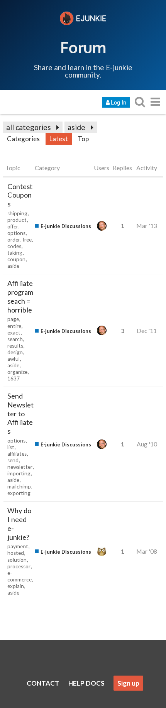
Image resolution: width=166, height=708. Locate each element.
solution (17, 560)
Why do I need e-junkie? (19, 523)
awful (13, 359)
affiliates (17, 454)
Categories (23, 139)
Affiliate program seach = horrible (20, 296)
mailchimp (19, 486)
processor (18, 566)
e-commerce (19, 576)
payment (17, 546)
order (13, 240)
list (10, 447)
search (15, 339)
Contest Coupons (19, 195)
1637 (13, 378)
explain (15, 586)
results (15, 346)
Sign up (128, 683)
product (17, 220)
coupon (16, 259)
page (13, 319)
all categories (28, 127)
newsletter (19, 467)
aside (76, 127)
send (13, 460)
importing (18, 473)
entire (14, 326)
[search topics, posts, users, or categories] (139, 101)
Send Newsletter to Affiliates (20, 413)
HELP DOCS (86, 683)
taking (14, 253)
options (16, 233)
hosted (15, 553)
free (27, 240)
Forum (83, 47)
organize (17, 372)
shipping (17, 213)
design (15, 352)
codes (14, 246)
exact (13, 332)
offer (12, 226)
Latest (58, 139)
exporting (18, 493)
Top (83, 139)
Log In (118, 102)
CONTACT (43, 683)
